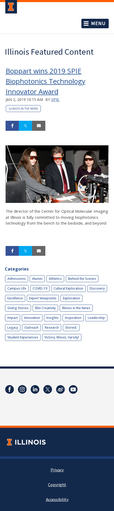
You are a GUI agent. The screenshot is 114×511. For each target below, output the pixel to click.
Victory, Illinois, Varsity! (62, 337)
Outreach (31, 327)
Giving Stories (18, 308)
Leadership (96, 317)
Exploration (71, 298)
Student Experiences (22, 337)
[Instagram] (22, 389)
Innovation (32, 317)
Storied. (71, 327)
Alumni (37, 278)
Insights (52, 317)
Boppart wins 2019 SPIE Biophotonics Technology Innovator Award (45, 81)
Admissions (16, 278)
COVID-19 (40, 288)
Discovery (97, 288)
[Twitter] (48, 389)
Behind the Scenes (82, 278)
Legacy (12, 327)
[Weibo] (60, 389)
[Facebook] (9, 389)
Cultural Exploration (68, 288)
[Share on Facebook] (12, 126)
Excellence (15, 298)
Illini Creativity (45, 308)
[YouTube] (73, 389)
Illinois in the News (23, 108)
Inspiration (73, 317)
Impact (12, 317)
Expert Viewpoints (42, 298)
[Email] (38, 126)
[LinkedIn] (35, 389)
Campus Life (16, 288)
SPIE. (55, 99)
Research (52, 327)
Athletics (55, 278)
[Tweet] (25, 126)
